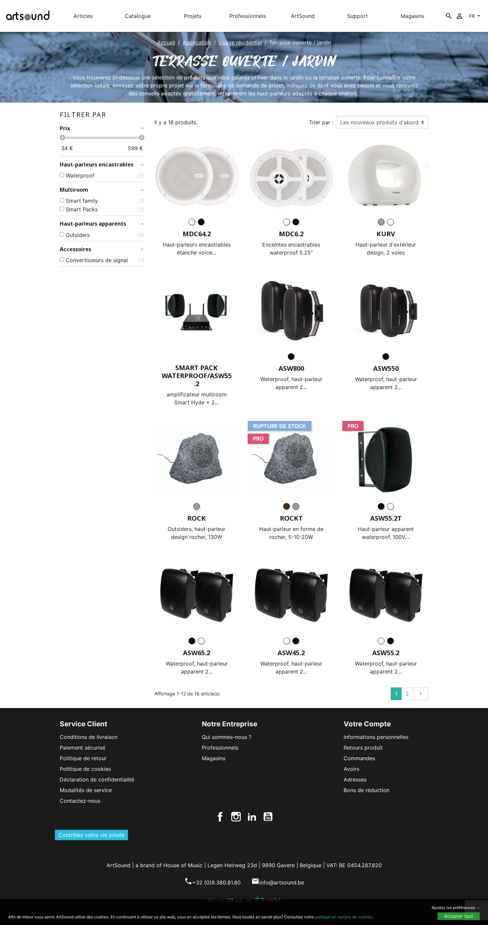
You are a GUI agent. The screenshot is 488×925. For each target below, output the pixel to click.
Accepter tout (458, 916)
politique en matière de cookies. (344, 916)
